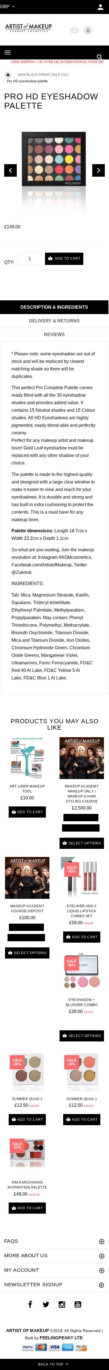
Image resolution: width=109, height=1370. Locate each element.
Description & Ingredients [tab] (54, 307)
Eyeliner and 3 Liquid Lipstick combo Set (81, 911)
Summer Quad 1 (82, 1099)
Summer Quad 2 (27, 1099)
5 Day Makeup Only (81, 817)
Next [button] (98, 170)
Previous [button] (10, 170)
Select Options (84, 843)
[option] (54, 170)
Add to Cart (67, 258)
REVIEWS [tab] (54, 334)
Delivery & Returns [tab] (54, 320)
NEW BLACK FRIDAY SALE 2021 (43, 75)
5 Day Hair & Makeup (80, 828)
